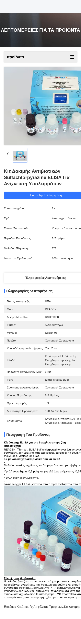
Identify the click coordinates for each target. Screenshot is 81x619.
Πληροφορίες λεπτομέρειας (45, 277)
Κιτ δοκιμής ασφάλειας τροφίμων (40, 606)
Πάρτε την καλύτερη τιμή (46, 195)
